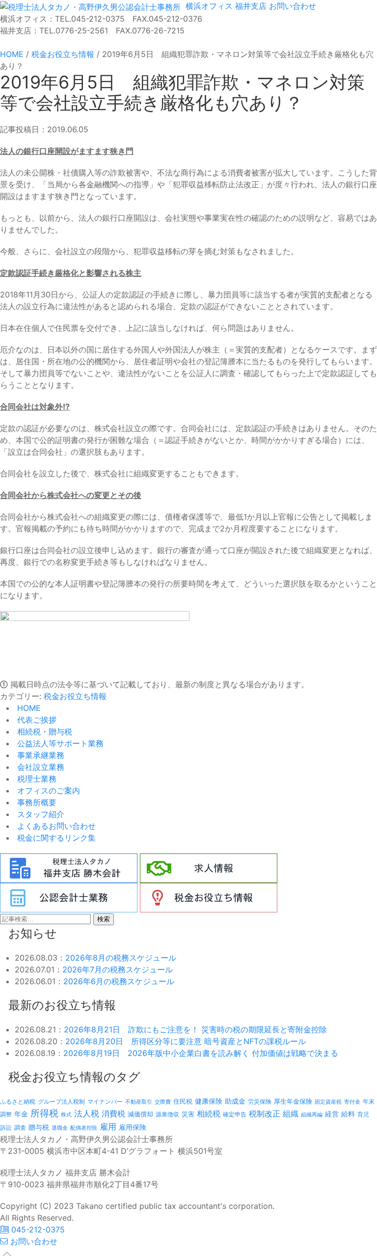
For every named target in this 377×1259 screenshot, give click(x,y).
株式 (66, 1115)
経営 (332, 1114)
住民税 (182, 1101)
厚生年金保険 (293, 1101)
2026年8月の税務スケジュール (120, 958)
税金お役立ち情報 (75, 696)
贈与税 (38, 1127)
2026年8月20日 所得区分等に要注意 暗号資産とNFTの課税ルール (185, 1041)
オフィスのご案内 (47, 790)
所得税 (44, 1113)
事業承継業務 (39, 755)
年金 (21, 1114)
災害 (188, 1114)
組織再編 (312, 1114)
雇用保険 (132, 1127)
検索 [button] (103, 919)
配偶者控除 (83, 1128)
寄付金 (352, 1101)
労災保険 (259, 1101)
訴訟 (6, 1127)
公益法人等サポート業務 (59, 743)
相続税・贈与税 (43, 731)
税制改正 (264, 1113)
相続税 (208, 1113)
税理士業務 (35, 779)
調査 (20, 1127)
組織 (290, 1113)
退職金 (60, 1127)
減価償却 (140, 1114)
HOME (28, 708)
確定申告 (234, 1114)
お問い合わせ (291, 6)
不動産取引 (138, 1102)
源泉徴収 (167, 1114)
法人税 (86, 1113)
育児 (363, 1114)
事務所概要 (35, 802)
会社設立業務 (39, 767)
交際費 (163, 1102)
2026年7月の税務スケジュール (117, 969)
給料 (348, 1114)
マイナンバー (105, 1101)
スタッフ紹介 (39, 814)
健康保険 (208, 1101)
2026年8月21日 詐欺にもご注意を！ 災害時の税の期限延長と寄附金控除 (195, 1029)
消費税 (113, 1113)
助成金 (235, 1101)
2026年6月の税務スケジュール (118, 981)
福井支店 (250, 6)
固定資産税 (328, 1101)
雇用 (108, 1126)
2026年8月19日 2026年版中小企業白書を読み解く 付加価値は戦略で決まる (200, 1053)
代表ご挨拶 (35, 720)
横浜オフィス (208, 6)
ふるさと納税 (17, 1101)
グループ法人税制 (61, 1101)
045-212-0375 (37, 1229)
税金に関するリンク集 (55, 838)
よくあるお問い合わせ (55, 826)
